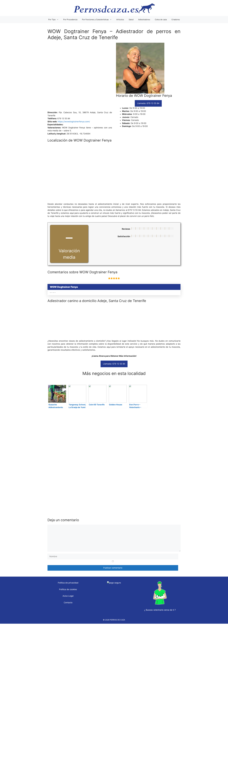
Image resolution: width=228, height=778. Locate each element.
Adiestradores (144, 19)
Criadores (175, 19)
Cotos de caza (161, 19)
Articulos (120, 19)
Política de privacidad (68, 583)
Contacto (68, 602)
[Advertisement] (114, 77)
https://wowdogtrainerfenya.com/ (74, 121)
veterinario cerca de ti (163, 610)
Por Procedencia (70, 19)
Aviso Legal (68, 596)
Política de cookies (68, 589)
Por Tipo (52, 19)
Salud (131, 19)
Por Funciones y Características (95, 19)
